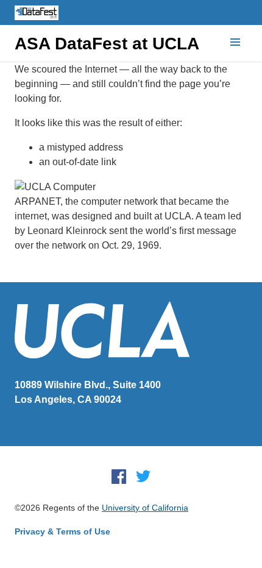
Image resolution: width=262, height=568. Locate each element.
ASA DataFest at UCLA (107, 43)
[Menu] (235, 42)
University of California (145, 508)
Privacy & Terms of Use (62, 531)
